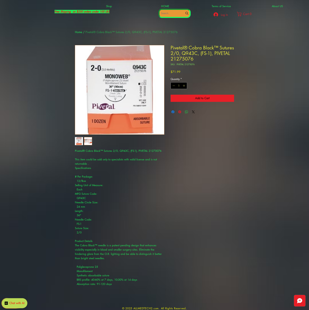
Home (78, 32)
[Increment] (184, 86)
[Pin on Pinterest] (180, 112)
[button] (247, 14)
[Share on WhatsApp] (186, 112)
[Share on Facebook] (173, 112)
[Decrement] (173, 86)
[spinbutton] (179, 86)
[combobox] (174, 13)
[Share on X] (193, 112)
